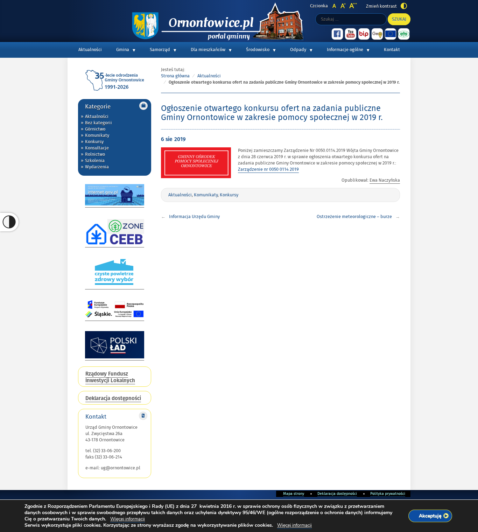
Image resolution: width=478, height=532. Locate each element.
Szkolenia (95, 161)
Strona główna (175, 76)
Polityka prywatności (387, 493)
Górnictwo (95, 129)
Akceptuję (430, 515)
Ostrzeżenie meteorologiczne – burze (354, 217)
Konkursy (94, 142)
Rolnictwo (95, 154)
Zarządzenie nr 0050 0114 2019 (268, 169)
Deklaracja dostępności (337, 493)
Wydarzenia (97, 167)
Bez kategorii (98, 123)
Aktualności (90, 50)
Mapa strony (293, 493)
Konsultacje (97, 148)
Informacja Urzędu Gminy (194, 217)
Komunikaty (97, 135)
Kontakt (392, 50)
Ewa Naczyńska (385, 180)
